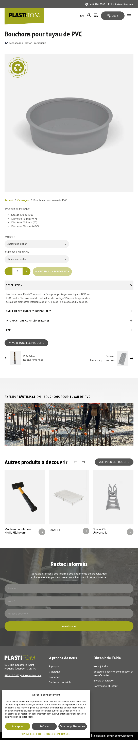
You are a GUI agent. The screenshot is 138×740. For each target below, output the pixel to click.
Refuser (44, 726)
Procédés (54, 677)
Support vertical (33, 359)
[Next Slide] (83, 462)
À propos (54, 666)
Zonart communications (120, 735)
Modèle (10, 237)
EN (82, 15)
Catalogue (55, 671)
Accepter (17, 726)
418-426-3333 (97, 4)
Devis (115, 15)
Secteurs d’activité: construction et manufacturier (113, 673)
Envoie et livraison (104, 680)
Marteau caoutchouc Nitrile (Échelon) (18, 530)
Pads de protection (102, 360)
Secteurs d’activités (60, 682)
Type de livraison (17, 252)
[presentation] (25, 503)
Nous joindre (101, 666)
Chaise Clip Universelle (100, 530)
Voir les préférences (72, 726)
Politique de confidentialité (56, 734)
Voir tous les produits (28, 342)
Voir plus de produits (114, 462)
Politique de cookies (31, 734)
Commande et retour (105, 686)
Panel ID (54, 530)
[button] (129, 59)
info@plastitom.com (123, 4)
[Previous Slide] (75, 462)
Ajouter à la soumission (52, 271)
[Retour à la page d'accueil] (24, 15)
